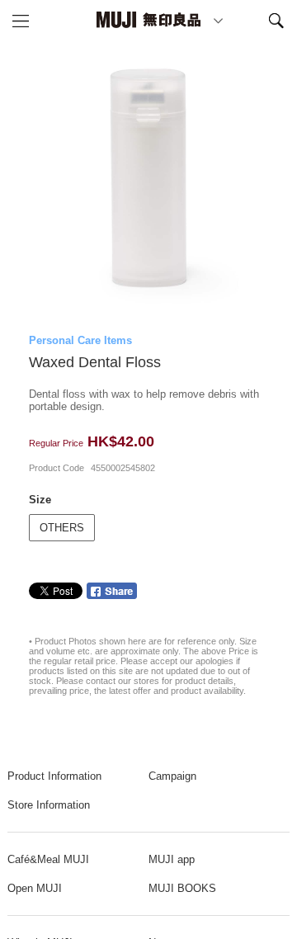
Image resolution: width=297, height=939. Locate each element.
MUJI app (171, 859)
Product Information (54, 776)
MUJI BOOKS (182, 888)
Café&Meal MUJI (48, 859)
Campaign (172, 776)
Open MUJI (34, 888)
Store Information (48, 805)
